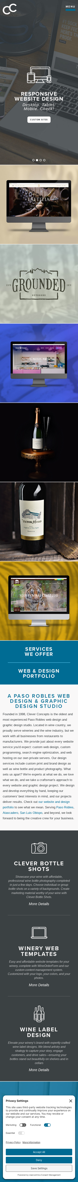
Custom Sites (39, 120)
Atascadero (10, 812)
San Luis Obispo (31, 812)
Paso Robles (64, 807)
